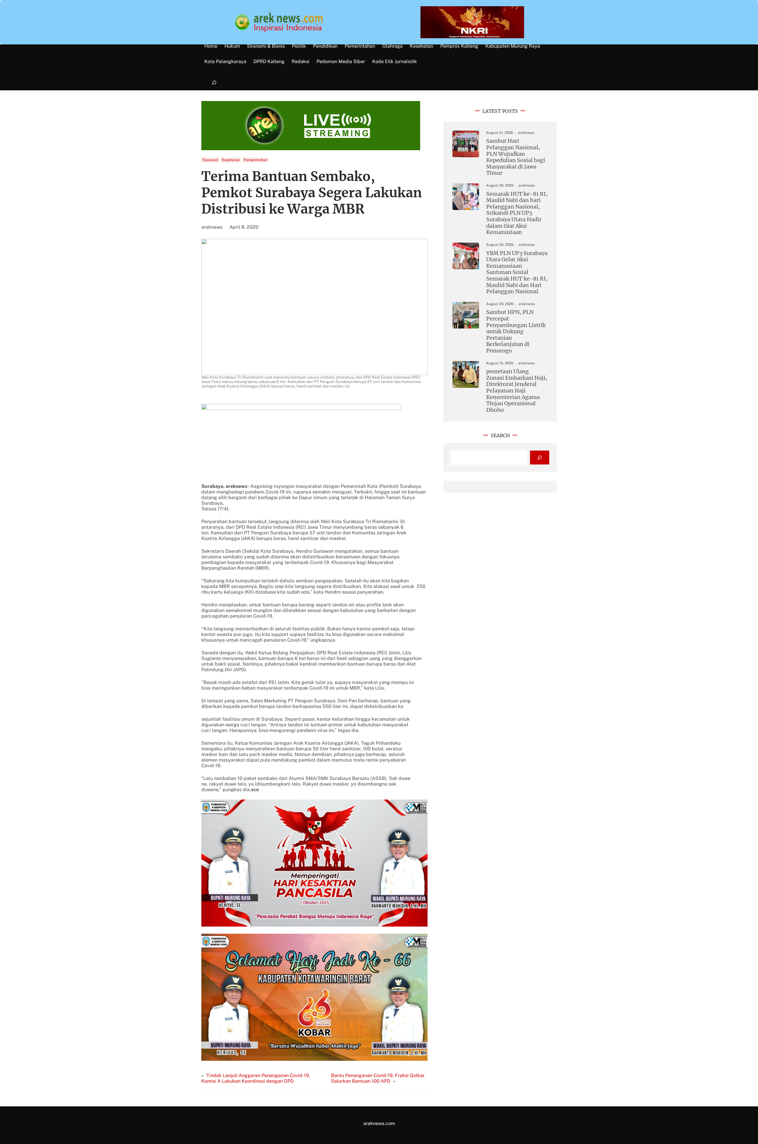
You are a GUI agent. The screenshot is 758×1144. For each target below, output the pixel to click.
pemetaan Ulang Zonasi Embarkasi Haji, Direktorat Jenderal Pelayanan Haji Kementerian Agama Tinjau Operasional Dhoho (516, 390)
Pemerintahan (255, 160)
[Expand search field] (214, 83)
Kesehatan (231, 160)
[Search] (539, 457)
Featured (210, 160)
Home (210, 46)
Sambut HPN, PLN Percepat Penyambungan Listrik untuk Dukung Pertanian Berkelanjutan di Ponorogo (516, 331)
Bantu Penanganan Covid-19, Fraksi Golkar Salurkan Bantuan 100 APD (378, 1078)
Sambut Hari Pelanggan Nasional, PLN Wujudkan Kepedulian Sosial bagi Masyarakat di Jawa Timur (515, 157)
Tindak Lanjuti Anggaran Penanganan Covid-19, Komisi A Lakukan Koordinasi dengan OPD (255, 1078)
